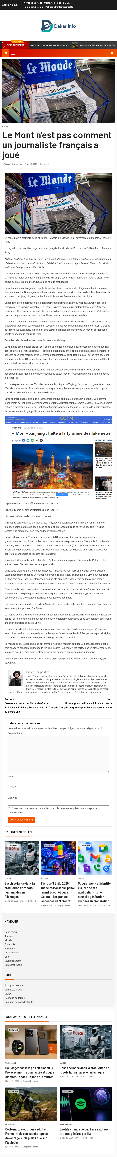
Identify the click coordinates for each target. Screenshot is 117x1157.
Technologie (10, 1063)
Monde (8, 940)
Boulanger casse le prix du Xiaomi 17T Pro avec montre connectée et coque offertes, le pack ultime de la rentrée (30, 1072)
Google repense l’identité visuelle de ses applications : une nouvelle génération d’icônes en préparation (94, 892)
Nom (11, 776)
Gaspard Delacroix (29, 901)
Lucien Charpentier (13, 164)
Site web (12, 797)
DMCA (66, 3)
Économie (10, 944)
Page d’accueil (12, 932)
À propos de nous (33, 3)
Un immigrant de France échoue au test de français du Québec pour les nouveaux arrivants (85, 703)
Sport (7, 956)
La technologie (12, 952)
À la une (5, 126)
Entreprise (10, 1124)
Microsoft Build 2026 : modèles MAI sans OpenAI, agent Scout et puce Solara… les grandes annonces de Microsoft (58, 892)
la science (10, 948)
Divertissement (13, 960)
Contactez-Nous (52, 3)
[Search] (112, 53)
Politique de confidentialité (59, 7)
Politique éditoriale (33, 7)
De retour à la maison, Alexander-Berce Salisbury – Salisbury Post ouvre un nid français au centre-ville (31, 705)
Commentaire (16, 733)
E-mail (12, 787)
